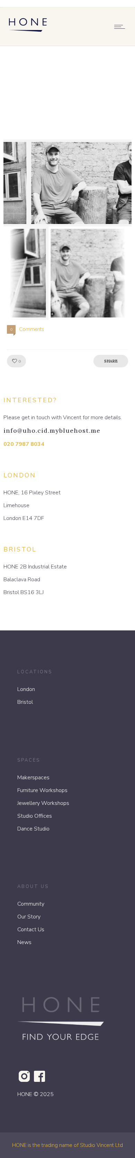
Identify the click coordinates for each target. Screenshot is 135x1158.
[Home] (27, 33)
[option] (67, 183)
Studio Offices (34, 816)
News (24, 942)
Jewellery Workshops (43, 803)
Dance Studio (33, 829)
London (26, 689)
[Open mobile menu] (121, 27)
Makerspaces (33, 777)
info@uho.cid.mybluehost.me (51, 430)
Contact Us (30, 929)
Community (30, 904)
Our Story (28, 917)
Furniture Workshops (42, 790)
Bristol (25, 702)
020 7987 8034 (23, 444)
